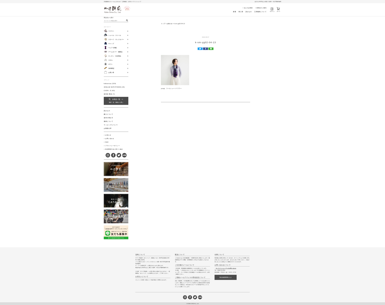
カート (278, 11)
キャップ (111, 43)
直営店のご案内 (261, 8)
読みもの (249, 11)
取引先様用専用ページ (226, 277)
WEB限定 (111, 68)
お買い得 (111, 72)
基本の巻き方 (108, 118)
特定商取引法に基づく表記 (114, 149)
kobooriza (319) (110, 83)
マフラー (111, 31)
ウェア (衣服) (112, 47)
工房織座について (260, 11)
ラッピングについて (111, 125)
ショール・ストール (114, 35)
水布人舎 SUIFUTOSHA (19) (114, 87)
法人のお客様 (248, 8)
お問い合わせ (109, 138)
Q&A (107, 142)
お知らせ (169, 23)
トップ (163, 23)
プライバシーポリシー (112, 145)
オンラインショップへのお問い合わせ (226, 268)
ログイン (272, 11)
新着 (234, 11)
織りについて (108, 114)
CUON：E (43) (109, 90)
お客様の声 (108, 128)
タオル (110, 60)
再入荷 (241, 11)
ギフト (110, 64)
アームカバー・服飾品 (115, 52)
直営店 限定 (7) (109, 94)
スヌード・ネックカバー (116, 39)
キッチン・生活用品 (114, 56)
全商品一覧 (116, 100)
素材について (108, 121)
